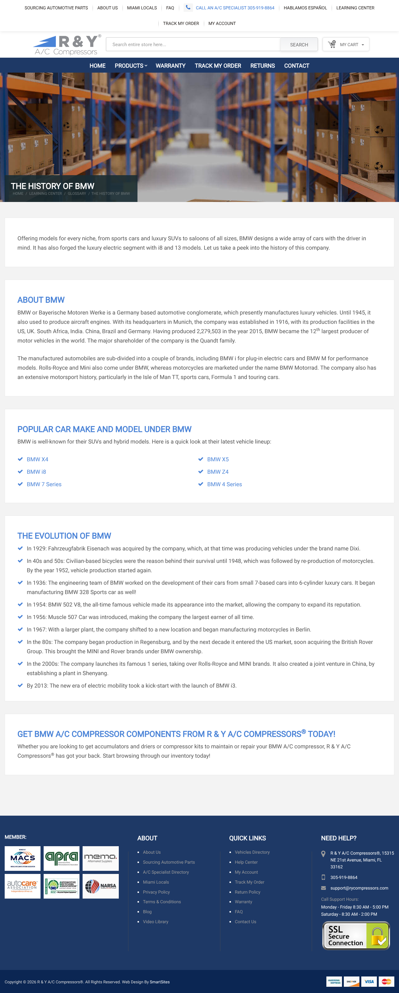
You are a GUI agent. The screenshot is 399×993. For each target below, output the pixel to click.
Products (129, 65)
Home (97, 65)
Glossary (77, 193)
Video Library (155, 921)
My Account (222, 23)
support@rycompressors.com (359, 888)
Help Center (246, 862)
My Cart (348, 44)
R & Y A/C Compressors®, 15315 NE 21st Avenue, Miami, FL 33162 (362, 860)
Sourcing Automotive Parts (56, 8)
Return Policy (248, 892)
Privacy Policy (156, 892)
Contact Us (246, 921)
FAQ (170, 8)
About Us (107, 8)
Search (299, 44)
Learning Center (355, 8)
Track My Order (181, 23)
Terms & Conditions (162, 901)
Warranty (171, 65)
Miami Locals (142, 8)
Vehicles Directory (252, 852)
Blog (147, 911)
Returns (263, 65)
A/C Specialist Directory (166, 872)
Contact (297, 65)
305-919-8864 (343, 877)
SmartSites (160, 982)
